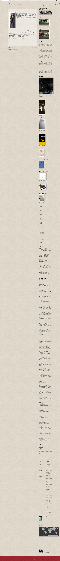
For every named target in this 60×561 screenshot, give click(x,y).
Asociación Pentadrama (47, 469)
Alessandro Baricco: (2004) (44, 288)
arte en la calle (43, 45)
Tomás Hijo (48, 72)
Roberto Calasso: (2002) (42, 287)
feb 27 (42, 233)
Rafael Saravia (48, 500)
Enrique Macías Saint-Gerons (49, 51)
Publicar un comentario (13, 43)
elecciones (45, 50)
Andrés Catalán (48, 464)
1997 (40, 210)
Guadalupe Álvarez (48, 476)
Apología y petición (47, 44)
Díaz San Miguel (14, 3)
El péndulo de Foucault (41, 50)
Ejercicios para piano (46, 49)
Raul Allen (40, 476)
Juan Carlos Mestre (48, 483)
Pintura (43, 67)
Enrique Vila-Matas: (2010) (44, 254)
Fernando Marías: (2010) (44, 263)
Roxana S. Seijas (48, 506)
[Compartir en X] (21, 38)
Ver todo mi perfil (45, 519)
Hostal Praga (43, 54)
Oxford (39, 67)
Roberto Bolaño (45, 70)
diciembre (42, 239)
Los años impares (44, 61)
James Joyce (45, 56)
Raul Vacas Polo (48, 501)
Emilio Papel (47, 472)
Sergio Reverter (45, 71)
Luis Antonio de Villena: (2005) (45, 251)
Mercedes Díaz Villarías (48, 494)
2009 (40, 224)
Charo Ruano (47, 471)
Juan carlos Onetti (47, 58)
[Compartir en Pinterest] (23, 38)
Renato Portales (48, 502)
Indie (43, 55)
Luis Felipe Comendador (47, 486)
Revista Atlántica (43, 69)
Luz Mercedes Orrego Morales (48, 63)
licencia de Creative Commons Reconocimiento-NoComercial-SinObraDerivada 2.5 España (44, 553)
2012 (40, 228)
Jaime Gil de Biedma (49, 55)
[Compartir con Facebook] (22, 38)
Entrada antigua (34, 47)
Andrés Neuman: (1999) (43, 260)
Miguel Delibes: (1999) (43, 261)
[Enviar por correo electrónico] (19, 38)
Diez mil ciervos (45, 48)
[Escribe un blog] (20, 38)
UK (50, 72)
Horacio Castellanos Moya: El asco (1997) (44, 273)
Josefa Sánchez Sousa (41, 58)
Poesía (48, 67)
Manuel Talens (48, 490)
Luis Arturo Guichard (45, 62)
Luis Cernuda (49, 62)
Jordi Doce (47, 481)
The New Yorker (41, 447)
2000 (40, 214)
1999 (40, 213)
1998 (40, 211)
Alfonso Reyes (46, 43)
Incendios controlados (48, 54)
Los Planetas (41, 62)
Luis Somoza (47, 489)
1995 (40, 209)
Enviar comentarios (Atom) (15, 49)
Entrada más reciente (12, 47)
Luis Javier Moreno (41, 63)
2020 (40, 242)
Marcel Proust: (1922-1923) (45, 286)
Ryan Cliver (47, 507)
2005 (40, 219)
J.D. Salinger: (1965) (44, 264)
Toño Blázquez (48, 511)
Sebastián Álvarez (41, 71)
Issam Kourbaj (40, 470)
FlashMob (45, 52)
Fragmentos (48, 52)
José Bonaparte (44, 57)
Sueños (39, 72)
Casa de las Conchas (47, 46)
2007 (40, 222)
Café (41, 46)
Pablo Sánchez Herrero (41, 475)
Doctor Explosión (50, 48)
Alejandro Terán (41, 465)
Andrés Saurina (41, 466)
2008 (40, 223)
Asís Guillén (47, 45)
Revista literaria (48, 69)
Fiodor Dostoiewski (41, 52)
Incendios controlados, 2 (44, 234)
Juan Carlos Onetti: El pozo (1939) (43, 274)
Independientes (40, 55)
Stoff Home (40, 477)
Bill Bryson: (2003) (45, 259)
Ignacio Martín (48, 477)
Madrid (40, 64)
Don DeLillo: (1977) (43, 248)
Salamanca (49, 70)
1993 (40, 206)
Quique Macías (48, 499)
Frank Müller (40, 469)
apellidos (44, 44)
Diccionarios (40, 448)
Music (39, 453)
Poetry (39, 450)
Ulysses (42, 73)
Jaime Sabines (41, 56)
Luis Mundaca (47, 488)
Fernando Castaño (48, 475)
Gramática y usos (41, 449)
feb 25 (42, 232)
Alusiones (50, 43)
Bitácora (40, 46)
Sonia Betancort (49, 71)
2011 (40, 227)
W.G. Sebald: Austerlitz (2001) (43, 275)
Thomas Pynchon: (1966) (45, 282)
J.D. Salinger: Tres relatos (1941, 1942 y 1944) (44, 266)
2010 (40, 226)
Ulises (39, 73)
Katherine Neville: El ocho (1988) (43, 272)
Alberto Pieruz (40, 464)
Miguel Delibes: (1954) (43, 257)
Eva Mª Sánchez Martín (48, 474)
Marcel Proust (50, 64)
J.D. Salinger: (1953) (43, 265)
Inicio (24, 47)
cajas (43, 46)
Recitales (46, 68)
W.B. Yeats (49, 73)
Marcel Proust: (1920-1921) (45, 292)
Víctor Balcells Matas (48, 512)
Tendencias (45, 72)
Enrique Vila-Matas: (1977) (45, 255)
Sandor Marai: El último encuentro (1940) (44, 256)
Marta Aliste (47, 491)
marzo (41, 236)
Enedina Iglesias (43, 51)
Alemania (43, 43)
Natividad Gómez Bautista (48, 496)
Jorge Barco (47, 482)
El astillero (50, 49)
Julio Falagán (40, 472)
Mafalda (47, 64)
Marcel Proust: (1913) (45, 297)
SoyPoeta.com (40, 458)
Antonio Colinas (40, 44)
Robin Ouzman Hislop (48, 505)
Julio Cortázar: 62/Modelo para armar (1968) (44, 301)
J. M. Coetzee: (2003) (44, 249)
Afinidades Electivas (41, 457)
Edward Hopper (41, 49)
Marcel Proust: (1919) (45, 298)
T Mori (40, 478)
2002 (40, 215)
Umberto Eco (45, 73)
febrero (41, 229)
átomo (50, 45)
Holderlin (40, 54)
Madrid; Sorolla (43, 64)
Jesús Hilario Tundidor (48, 480)
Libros (40, 61)
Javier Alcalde (40, 471)
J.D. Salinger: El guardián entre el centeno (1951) (45, 269)
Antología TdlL (48, 465)
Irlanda (45, 55)
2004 (40, 218)
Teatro (42, 72)
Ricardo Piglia (40, 70)
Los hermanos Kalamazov (49, 61)
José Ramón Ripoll (49, 57)
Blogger (34, 559)
